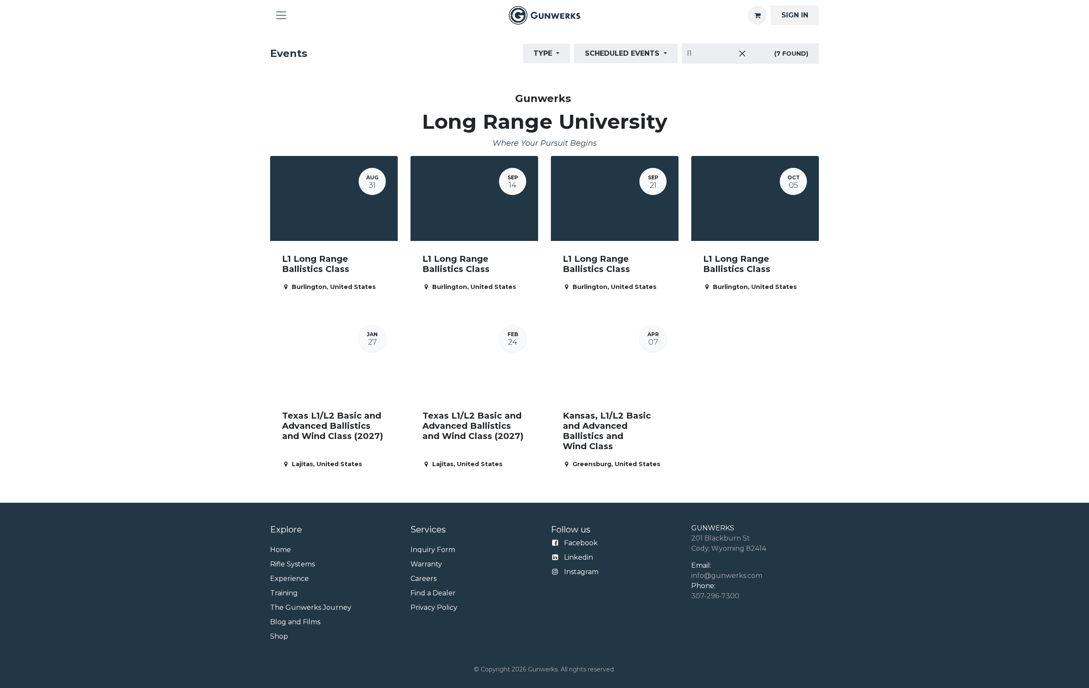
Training (284, 593)
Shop (279, 636)
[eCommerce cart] (757, 15)
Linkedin (578, 557)
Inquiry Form (433, 550)
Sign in (794, 15)
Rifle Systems (292, 564)
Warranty (426, 564)
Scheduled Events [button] (623, 53)
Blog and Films (295, 622)
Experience (289, 579)
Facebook (581, 543)
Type (543, 53)
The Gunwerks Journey (310, 607)
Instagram (581, 572)
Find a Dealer (433, 593)
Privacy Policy (434, 607)
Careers (423, 579)
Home (280, 550)
